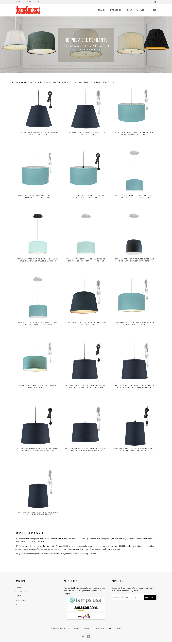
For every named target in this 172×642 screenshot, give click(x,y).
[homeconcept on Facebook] (88, 637)
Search (77, 628)
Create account (32, 2)
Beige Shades (33, 82)
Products (99, 628)
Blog (119, 628)
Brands (102, 10)
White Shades (108, 82)
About (129, 10)
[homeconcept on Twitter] (83, 637)
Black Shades (45, 82)
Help (154, 10)
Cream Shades (83, 82)
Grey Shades (96, 82)
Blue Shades (58, 82)
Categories (115, 10)
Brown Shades (70, 82)
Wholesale (142, 10)
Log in (18, 2)
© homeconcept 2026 (60, 628)
